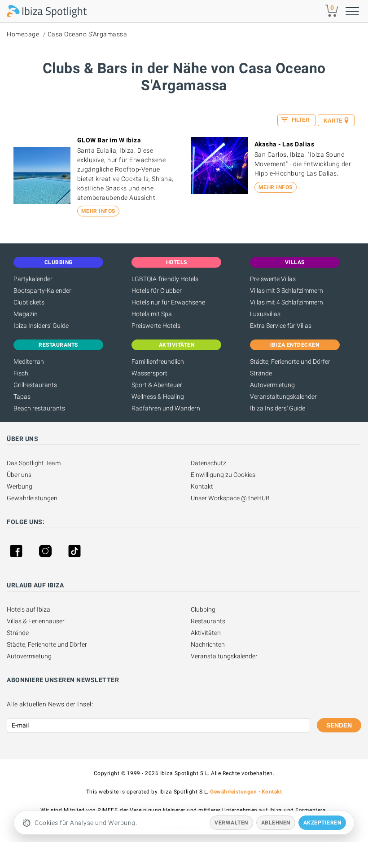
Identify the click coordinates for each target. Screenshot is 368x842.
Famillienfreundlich (157, 361)
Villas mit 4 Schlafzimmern (286, 302)
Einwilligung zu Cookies (223, 474)
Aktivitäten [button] (177, 345)
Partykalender (33, 278)
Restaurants (208, 621)
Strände (261, 373)
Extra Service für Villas (280, 325)
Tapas (22, 396)
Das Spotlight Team (34, 463)
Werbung (19, 486)
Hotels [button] (176, 262)
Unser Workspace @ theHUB (230, 498)
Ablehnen (275, 823)
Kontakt (202, 486)
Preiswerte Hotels (155, 325)
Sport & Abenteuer (156, 384)
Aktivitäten (206, 632)
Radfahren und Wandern (165, 408)
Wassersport (149, 373)
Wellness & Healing (157, 396)
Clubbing (203, 609)
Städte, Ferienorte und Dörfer (290, 361)
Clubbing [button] (58, 262)
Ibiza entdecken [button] (295, 345)
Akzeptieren (322, 823)
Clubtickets (28, 302)
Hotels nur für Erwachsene (168, 302)
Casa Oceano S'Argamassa (87, 34)
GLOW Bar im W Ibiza (109, 140)
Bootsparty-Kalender (42, 290)
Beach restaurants (39, 408)
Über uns (19, 474)
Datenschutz (208, 463)
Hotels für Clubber (156, 290)
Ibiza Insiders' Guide (41, 325)
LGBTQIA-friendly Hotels (164, 278)
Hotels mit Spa (151, 313)
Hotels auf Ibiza (28, 609)
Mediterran (28, 361)
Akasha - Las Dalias (284, 144)
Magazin (25, 313)
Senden (339, 725)
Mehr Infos (98, 211)
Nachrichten (208, 644)
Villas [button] (295, 262)
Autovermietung (272, 384)
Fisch (20, 373)
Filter (300, 120)
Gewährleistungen (32, 498)
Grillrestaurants (35, 384)
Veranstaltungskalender (283, 396)
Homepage (23, 34)
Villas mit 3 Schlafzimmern (286, 290)
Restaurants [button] (58, 345)
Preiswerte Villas (273, 278)
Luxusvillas (265, 313)
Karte (333, 121)
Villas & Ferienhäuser (36, 621)
